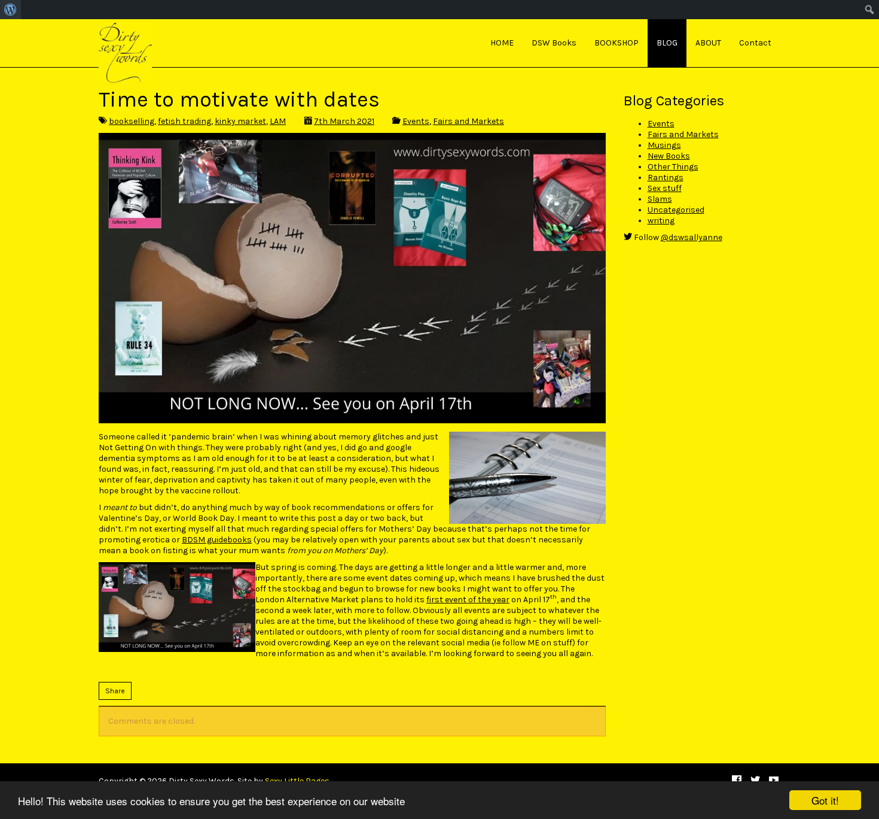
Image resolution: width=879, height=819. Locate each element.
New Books (669, 156)
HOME (502, 43)
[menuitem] (10, 9)
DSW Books (554, 43)
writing (661, 221)
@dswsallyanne (691, 237)
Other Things (673, 167)
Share (115, 691)
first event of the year (467, 599)
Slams (660, 199)
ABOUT (708, 43)
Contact (755, 43)
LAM (278, 121)
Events (415, 121)
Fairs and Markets (468, 121)
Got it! (825, 800)
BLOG (667, 43)
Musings (664, 145)
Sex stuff (665, 188)
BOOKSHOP (616, 43)
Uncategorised (676, 210)
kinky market (240, 121)
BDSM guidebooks (217, 540)
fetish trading (184, 121)
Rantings (665, 177)
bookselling (131, 121)
